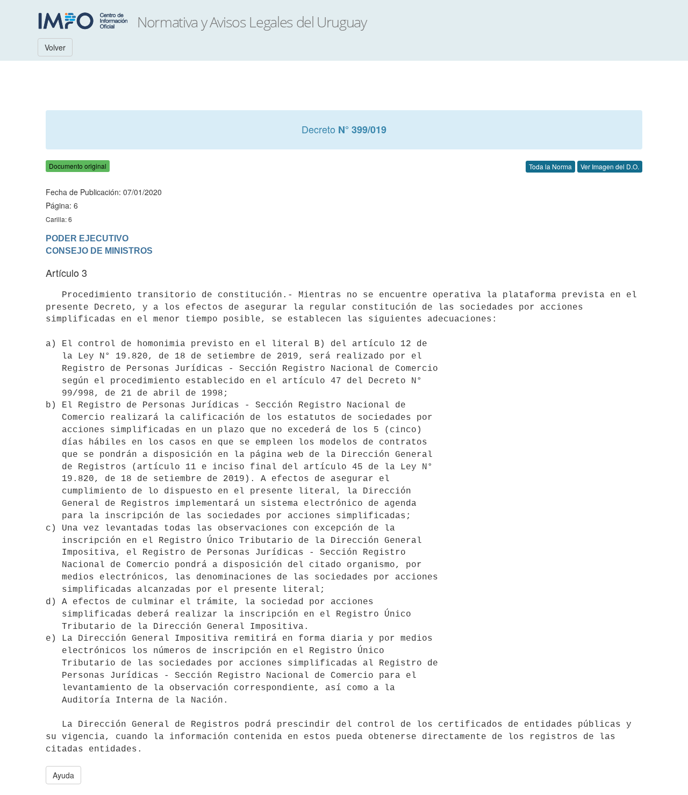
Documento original (77, 165)
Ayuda (63, 775)
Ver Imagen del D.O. (609, 166)
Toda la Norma (550, 166)
